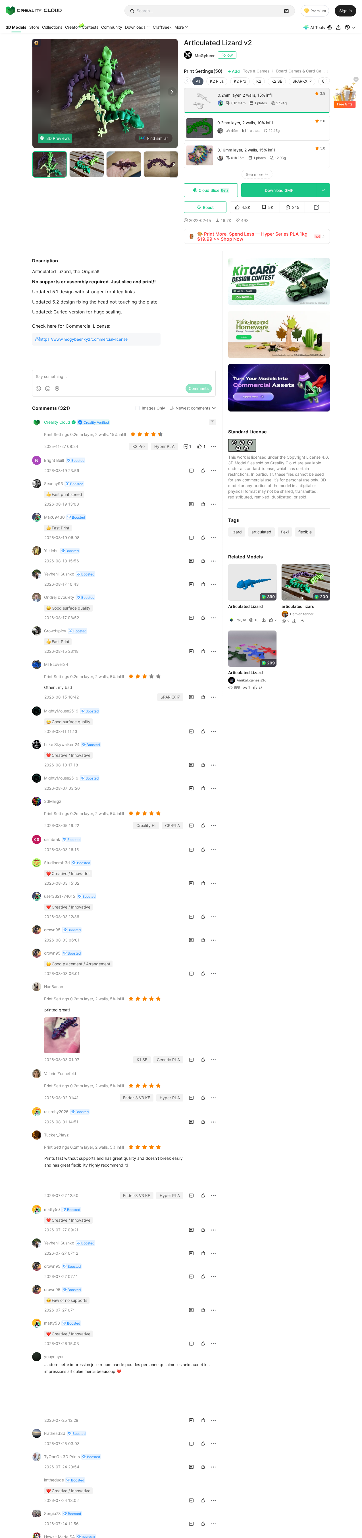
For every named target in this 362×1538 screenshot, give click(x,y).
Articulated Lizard (245, 606)
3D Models (16, 27)
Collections (52, 27)
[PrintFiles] (330, 27)
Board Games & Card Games (300, 71)
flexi (285, 531)
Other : (51, 687)
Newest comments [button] (193, 408)
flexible (305, 531)
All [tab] (198, 81)
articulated (261, 531)
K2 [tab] (258, 81)
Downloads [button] (135, 27)
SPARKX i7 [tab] (302, 81)
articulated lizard (298, 606)
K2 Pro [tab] (240, 81)
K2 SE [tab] (276, 81)
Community (111, 27)
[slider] (147, 434)
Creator (72, 27)
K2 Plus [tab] (217, 81)
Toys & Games (256, 71)
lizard (237, 531)
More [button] (179, 27)
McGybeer (205, 55)
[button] (350, 27)
